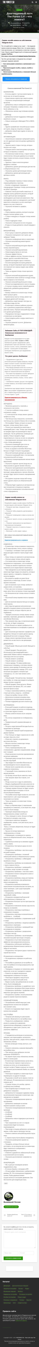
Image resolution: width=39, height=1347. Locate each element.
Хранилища (7, 1302)
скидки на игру (22, 1302)
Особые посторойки (10, 1297)
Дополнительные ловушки (20, 1285)
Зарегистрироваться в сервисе (16, 540)
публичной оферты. (21, 1320)
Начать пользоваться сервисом (16, 79)
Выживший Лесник (16, 23)
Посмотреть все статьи (11, 1206)
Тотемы (22, 1300)
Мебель (20, 1291)
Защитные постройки (10, 1288)
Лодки (27, 1288)
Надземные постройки (10, 1294)
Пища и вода (22, 1297)
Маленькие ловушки (10, 1291)
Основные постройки (25, 1294)
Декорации (7, 1285)
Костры (21, 1288)
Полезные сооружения (10, 1300)
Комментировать (16, 25)
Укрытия (28, 1300)
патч (6, 1183)
